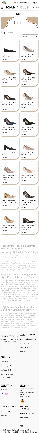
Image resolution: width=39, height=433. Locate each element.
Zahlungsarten (25, 347)
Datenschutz (24, 422)
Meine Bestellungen (8, 374)
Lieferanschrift (6, 370)
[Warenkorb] (37, 7)
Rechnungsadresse (8, 366)
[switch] (35, 3)
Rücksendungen (25, 343)
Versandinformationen (28, 339)
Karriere (4, 415)
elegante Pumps (31, 283)
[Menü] (2, 7)
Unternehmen (6, 411)
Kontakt (23, 352)
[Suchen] (33, 7)
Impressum (24, 418)
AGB (21, 426)
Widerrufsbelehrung (27, 413)
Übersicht (4, 362)
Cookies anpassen (7, 377)
